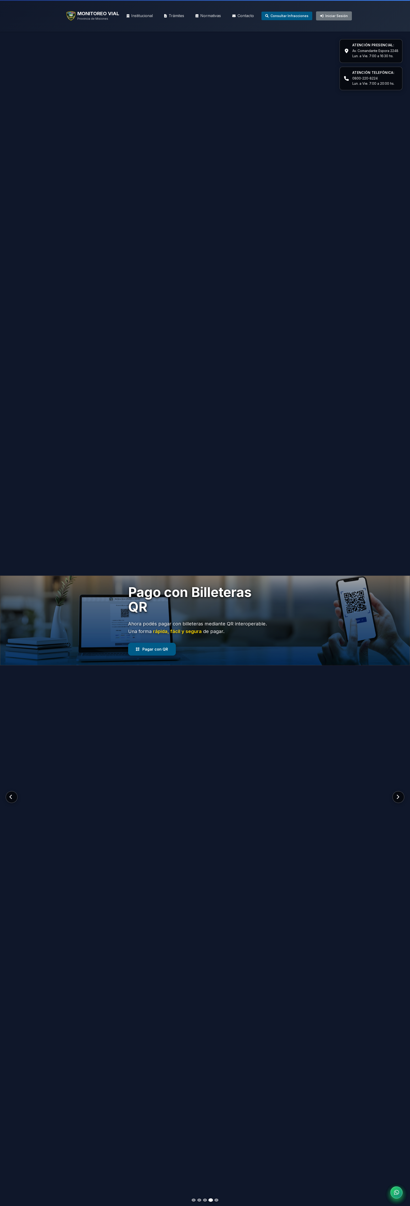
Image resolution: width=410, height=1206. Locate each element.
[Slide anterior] (12, 797)
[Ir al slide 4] (211, 1200)
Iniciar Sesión (336, 16)
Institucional (142, 15)
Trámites (176, 15)
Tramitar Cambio (157, 641)
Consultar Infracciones (289, 16)
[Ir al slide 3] (205, 1200)
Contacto (246, 15)
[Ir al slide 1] (194, 1200)
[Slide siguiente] (398, 797)
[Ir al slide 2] (199, 1200)
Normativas (210, 15)
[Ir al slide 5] (216, 1200)
